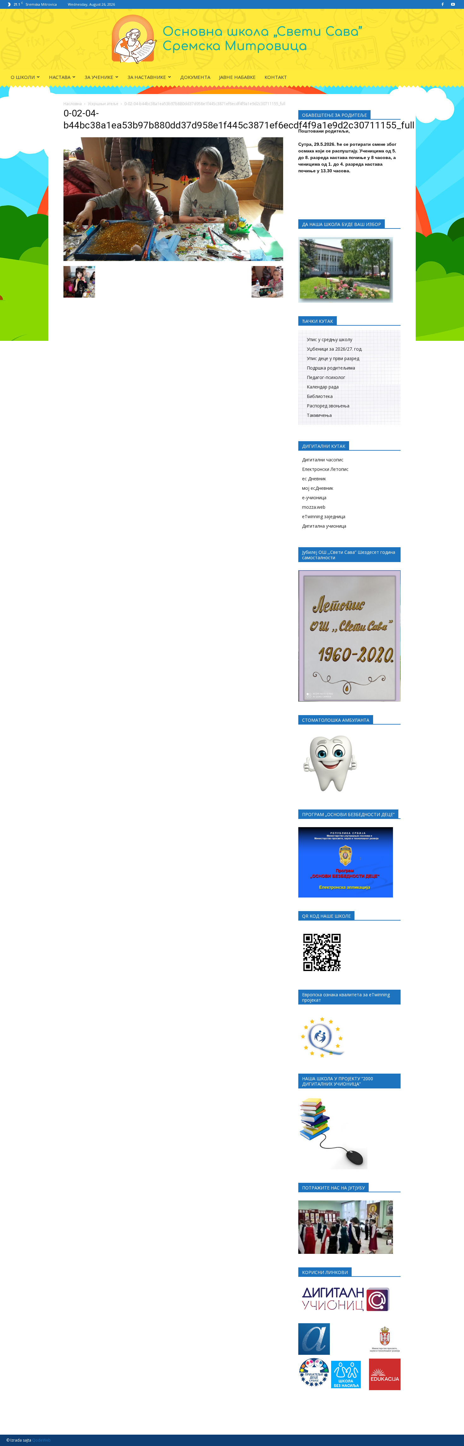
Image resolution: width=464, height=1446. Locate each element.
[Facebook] (442, 4)
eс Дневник (314, 479)
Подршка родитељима (331, 368)
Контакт (276, 77)
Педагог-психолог (326, 377)
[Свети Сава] (232, 39)
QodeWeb (41, 1440)
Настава (59, 77)
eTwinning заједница (323, 516)
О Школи (23, 77)
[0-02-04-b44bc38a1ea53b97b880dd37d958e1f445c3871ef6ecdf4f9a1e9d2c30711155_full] (173, 259)
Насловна (72, 103)
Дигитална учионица (324, 526)
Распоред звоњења (328, 406)
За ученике (99, 77)
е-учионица (314, 498)
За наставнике (147, 77)
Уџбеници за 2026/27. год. (334, 349)
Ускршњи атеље (103, 103)
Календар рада (323, 387)
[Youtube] (453, 4)
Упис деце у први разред (333, 358)
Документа (195, 77)
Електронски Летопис (325, 469)
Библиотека (320, 396)
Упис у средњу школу (329, 339)
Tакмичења (319, 415)
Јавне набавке (237, 77)
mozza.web (313, 507)
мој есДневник (317, 488)
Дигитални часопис (322, 460)
